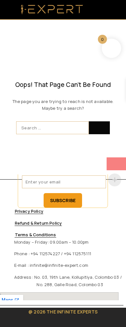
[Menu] (10, 9)
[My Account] (100, 10)
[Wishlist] (109, 10)
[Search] (91, 10)
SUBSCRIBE (63, 200)
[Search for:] (52, 127)
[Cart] (117, 10)
